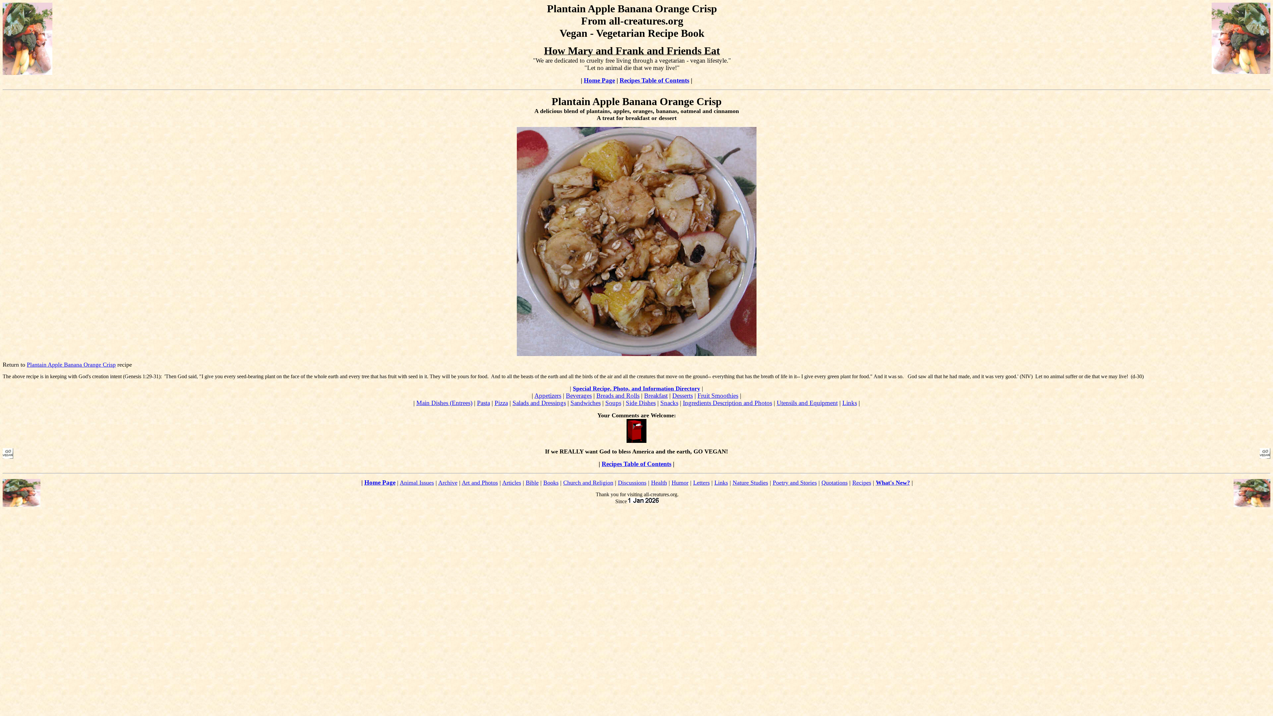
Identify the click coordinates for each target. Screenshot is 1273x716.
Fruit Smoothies (717, 395)
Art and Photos (480, 482)
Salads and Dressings (539, 402)
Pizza (501, 402)
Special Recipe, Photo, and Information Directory (636, 388)
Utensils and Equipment (807, 402)
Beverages (579, 395)
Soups (613, 402)
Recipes (861, 482)
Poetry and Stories (795, 482)
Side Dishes (641, 402)
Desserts (682, 395)
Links (849, 402)
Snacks (669, 402)
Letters (701, 482)
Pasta (483, 402)
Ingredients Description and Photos (727, 402)
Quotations (834, 482)
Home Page (599, 80)
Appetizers (547, 395)
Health (659, 482)
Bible (532, 482)
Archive (447, 482)
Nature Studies (750, 482)
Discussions (632, 482)
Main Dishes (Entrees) (444, 402)
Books (551, 482)
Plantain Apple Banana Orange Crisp (71, 364)
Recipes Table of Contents (654, 80)
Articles (511, 482)
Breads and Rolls (617, 395)
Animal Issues (417, 482)
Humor (680, 482)
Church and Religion (588, 482)
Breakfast (656, 395)
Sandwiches (586, 402)
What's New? (893, 482)
